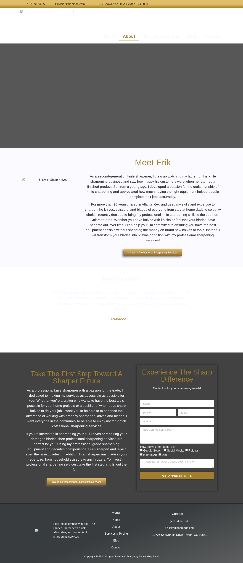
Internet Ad (150, 454)
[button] (46, 311)
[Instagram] (195, 4)
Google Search (152, 450)
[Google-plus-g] (187, 4)
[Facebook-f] (171, 4)
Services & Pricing (161, 36)
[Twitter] (179, 4)
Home (110, 36)
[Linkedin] (211, 4)
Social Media (175, 450)
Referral (193, 450)
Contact (211, 36)
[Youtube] (203, 4)
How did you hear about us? (158, 447)
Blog (191, 36)
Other (165, 454)
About (129, 36)
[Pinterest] (219, 4)
